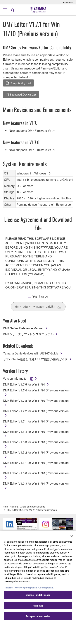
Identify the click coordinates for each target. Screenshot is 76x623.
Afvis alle (38, 605)
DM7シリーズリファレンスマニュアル (28, 334)
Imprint (9, 587)
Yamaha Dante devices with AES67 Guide (30, 353)
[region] (38, 577)
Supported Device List (23, 94)
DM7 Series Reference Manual (23, 328)
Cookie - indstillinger (38, 595)
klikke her (10, 578)
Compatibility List (20, 83)
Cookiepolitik (45, 587)
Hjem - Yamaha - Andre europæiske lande (24, 506)
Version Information (15, 378)
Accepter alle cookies (38, 616)
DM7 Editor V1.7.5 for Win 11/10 (24, 384)
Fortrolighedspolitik (26, 587)
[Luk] (72, 536)
